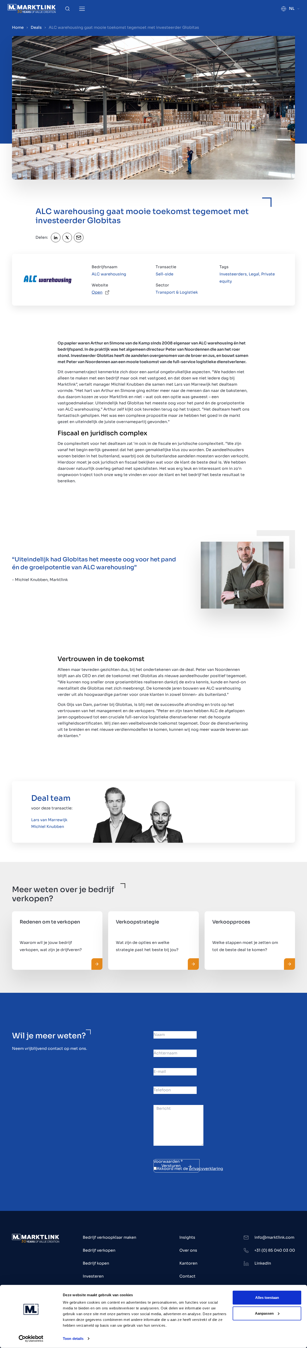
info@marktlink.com (274, 1237)
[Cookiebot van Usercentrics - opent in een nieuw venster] (31, 1338)
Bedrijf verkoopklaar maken (109, 1237)
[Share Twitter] (67, 237)
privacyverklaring (206, 1168)
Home (18, 27)
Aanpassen (264, 1313)
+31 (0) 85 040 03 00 (274, 1250)
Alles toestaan (267, 1298)
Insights (187, 1237)
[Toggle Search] (67, 8)
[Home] (32, 8)
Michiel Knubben (47, 826)
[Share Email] (78, 237)
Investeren (93, 1276)
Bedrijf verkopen (99, 1250)
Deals (36, 27)
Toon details (73, 1338)
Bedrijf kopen (96, 1263)
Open (97, 292)
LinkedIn (262, 1263)
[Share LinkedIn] (55, 237)
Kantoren (188, 1263)
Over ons (188, 1250)
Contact (187, 1276)
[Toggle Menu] (82, 9)
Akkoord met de (190, 1168)
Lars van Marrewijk (49, 819)
